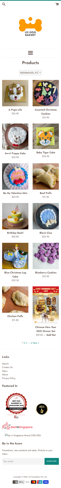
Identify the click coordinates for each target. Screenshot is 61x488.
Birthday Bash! (15, 233)
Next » (36, 343)
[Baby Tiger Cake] (46, 136)
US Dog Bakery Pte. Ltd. (38, 476)
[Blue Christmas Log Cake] (15, 256)
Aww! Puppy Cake (15, 153)
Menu (4, 371)
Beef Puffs (46, 193)
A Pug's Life (15, 110)
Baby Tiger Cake (45, 152)
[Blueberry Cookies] (46, 256)
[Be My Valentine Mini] (15, 176)
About (5, 374)
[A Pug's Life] (15, 93)
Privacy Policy (8, 378)
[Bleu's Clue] (46, 216)
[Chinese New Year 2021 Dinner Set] (46, 305)
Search (5, 363)
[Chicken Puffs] (15, 299)
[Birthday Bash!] (15, 216)
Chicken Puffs (15, 316)
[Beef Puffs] (46, 176)
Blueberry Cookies (45, 272)
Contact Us (7, 367)
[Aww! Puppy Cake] (15, 137)
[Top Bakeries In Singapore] (23, 435)
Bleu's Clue (46, 233)
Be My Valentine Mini (15, 193)
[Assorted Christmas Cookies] (46, 93)
